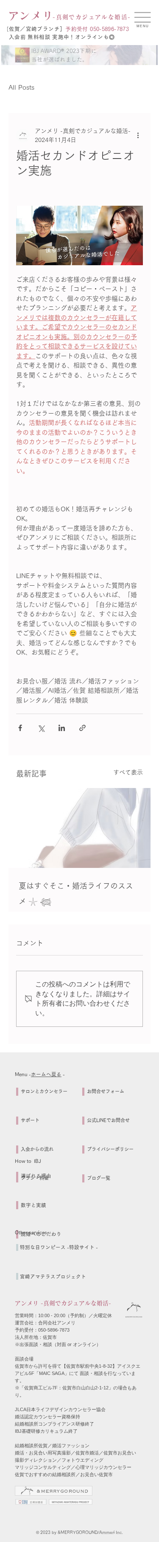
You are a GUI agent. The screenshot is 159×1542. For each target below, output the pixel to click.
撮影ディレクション (36, 1460)
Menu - (23, 1074)
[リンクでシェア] (82, 728)
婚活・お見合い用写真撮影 (43, 1452)
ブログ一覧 (98, 1178)
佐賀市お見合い (119, 1452)
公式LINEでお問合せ (108, 1120)
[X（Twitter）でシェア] (41, 728)
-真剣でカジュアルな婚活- (92, 17)
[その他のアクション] (138, 135)
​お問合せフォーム (105, 1091)
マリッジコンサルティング (43, 1467)
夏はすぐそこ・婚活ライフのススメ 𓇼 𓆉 (76, 893)
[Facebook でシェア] (20, 728)
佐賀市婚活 (87, 1452)
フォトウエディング (82, 1460)
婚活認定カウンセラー (38, 1416)
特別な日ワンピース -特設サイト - (59, 1247)
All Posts (21, 87)
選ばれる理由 (36, 1176)
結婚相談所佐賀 (31, 1445)
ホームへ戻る (46, 1074)
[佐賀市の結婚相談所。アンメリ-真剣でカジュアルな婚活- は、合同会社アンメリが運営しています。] (79, 828)
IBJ (18, 1431)
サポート (30, 1120)
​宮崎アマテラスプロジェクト (53, 1276)
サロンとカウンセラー (44, 1091)
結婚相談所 (26, 1423)
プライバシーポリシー (110, 1149)
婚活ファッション (70, 1445)
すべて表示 (128, 772)
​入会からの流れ (37, 1149)
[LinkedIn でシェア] (62, 728)
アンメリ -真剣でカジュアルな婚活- (63, 1303)
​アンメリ (31, 15)
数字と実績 (33, 1205)
